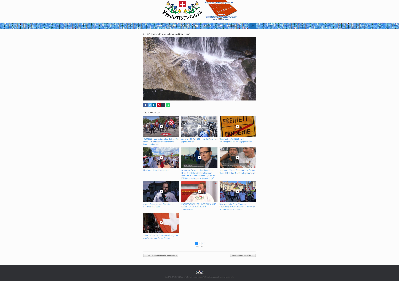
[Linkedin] (154, 105)
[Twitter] (150, 105)
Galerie (184, 25)
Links (219, 25)
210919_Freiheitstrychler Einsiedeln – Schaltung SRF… (161, 255)
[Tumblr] (163, 105)
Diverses (231, 25)
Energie (207, 25)
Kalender (171, 25)
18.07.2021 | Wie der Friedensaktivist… (243, 255)
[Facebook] (145, 105)
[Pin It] (159, 105)
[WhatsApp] (168, 105)
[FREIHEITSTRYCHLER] (199, 10)
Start (159, 25)
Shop (196, 25)
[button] (252, 26)
